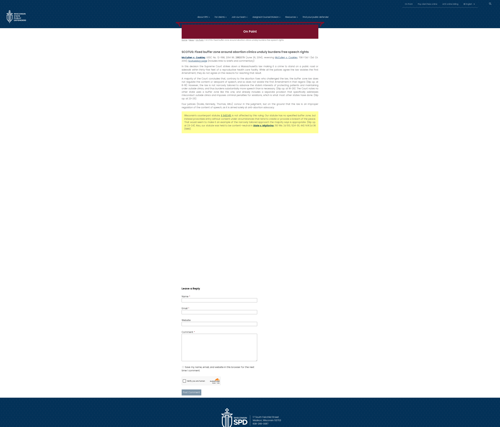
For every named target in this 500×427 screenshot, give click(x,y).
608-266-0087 (260, 423)
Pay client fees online (427, 4)
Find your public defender (316, 17)
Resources (290, 17)
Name (186, 296)
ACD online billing (450, 4)
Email (185, 308)
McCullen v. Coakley (286, 57)
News (191, 40)
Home (184, 40)
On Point (409, 4)
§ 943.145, (226, 115)
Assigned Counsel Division (265, 17)
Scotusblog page (197, 60)
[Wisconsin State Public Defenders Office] (16, 23)
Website (186, 320)
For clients (220, 17)
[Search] (490, 4)
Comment (188, 332)
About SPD (202, 17)
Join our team (239, 17)
